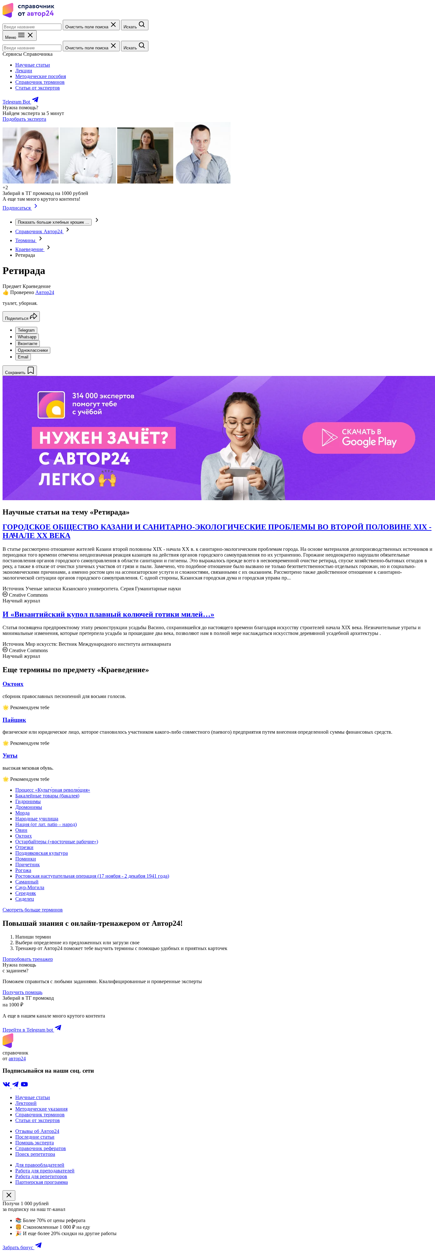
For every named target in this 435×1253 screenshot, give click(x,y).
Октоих (23, 836)
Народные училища (36, 818)
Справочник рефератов (40, 1148)
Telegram (26, 330)
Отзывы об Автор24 (37, 1131)
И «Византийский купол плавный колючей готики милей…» (108, 614)
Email (23, 357)
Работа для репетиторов (41, 1176)
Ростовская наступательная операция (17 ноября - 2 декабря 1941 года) (92, 876)
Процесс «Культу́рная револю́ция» (52, 790)
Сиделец (24, 899)
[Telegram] (15, 1086)
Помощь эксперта (34, 1142)
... (53, 222)
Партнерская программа (41, 1182)
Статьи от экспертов (37, 87)
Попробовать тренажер (28, 959)
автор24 (17, 1058)
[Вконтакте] (7, 1086)
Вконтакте (27, 343)
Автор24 (44, 292)
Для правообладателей (39, 1165)
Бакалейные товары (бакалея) (47, 795)
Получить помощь (22, 992)
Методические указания (41, 1109)
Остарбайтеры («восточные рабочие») (56, 841)
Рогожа (23, 870)
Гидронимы (28, 801)
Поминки (25, 858)
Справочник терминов (40, 82)
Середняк (25, 893)
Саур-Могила (29, 887)
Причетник (27, 864)
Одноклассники (33, 350)
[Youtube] (24, 1086)
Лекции (23, 70)
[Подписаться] (36, 208)
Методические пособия (40, 76)
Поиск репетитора (35, 1154)
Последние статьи (34, 1137)
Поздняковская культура (41, 853)
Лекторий (26, 1103)
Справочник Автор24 (39, 231)
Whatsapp (27, 337)
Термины (26, 240)
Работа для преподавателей (45, 1170)
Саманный (27, 881)
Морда (22, 813)
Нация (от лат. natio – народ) (46, 824)
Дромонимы (28, 807)
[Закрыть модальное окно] (9, 1195)
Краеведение (30, 249)
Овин (21, 830)
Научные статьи (32, 65)
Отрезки (24, 847)
